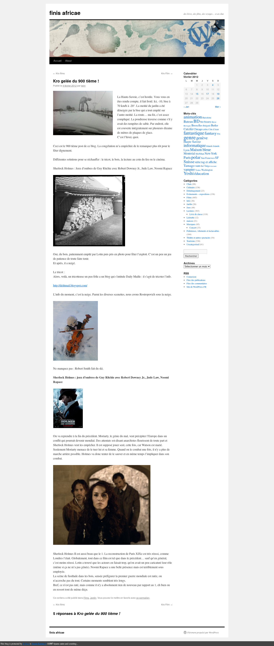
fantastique (194, 133)
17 (207, 93)
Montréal (189, 153)
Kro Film (166, 73)
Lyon (187, 150)
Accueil (57, 60)
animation (193, 117)
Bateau (188, 121)
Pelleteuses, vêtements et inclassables (203, 230)
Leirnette (190, 217)
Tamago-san (192, 165)
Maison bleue (200, 149)
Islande (216, 146)
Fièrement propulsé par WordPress (203, 632)
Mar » (218, 106)
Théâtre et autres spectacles (198, 237)
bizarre (207, 121)
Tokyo (207, 166)
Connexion (191, 276)
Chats (189, 183)
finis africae (65, 13)
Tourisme (191, 240)
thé (202, 166)
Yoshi (189, 173)
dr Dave (26, 643)
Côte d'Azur (213, 129)
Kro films (59, 73)
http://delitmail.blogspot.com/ (70, 285)
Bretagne (187, 125)
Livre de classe (195, 214)
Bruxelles (196, 125)
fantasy (211, 133)
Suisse (189, 161)
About (68, 60)
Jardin (93, 597)
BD (196, 121)
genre (190, 137)
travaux (213, 166)
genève (202, 137)
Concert (192, 227)
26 (218, 98)
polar (196, 157)
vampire (189, 169)
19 (218, 93)
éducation (201, 173)
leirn (83, 85)
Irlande (209, 146)
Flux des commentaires (197, 283)
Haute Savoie (192, 141)
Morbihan (200, 153)
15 (197, 93)
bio (202, 121)
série (198, 162)
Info (188, 200)
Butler (214, 125)
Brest (214, 122)
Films (86, 597)
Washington (206, 169)
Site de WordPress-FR (196, 286)
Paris (187, 157)
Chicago (198, 129)
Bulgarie (206, 125)
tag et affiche (209, 162)
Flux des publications (196, 280)
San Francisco (208, 158)
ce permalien (142, 597)
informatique (195, 145)
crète (205, 129)
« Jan (186, 106)
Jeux (189, 207)
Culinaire (191, 187)
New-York (211, 153)
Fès (218, 133)
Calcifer (188, 129)
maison (190, 220)
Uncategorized (193, 244)
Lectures (190, 210)
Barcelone (206, 117)
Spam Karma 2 (39, 643)
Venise (198, 170)
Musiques (191, 224)
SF (217, 157)
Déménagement (193, 190)
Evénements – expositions (198, 193)
